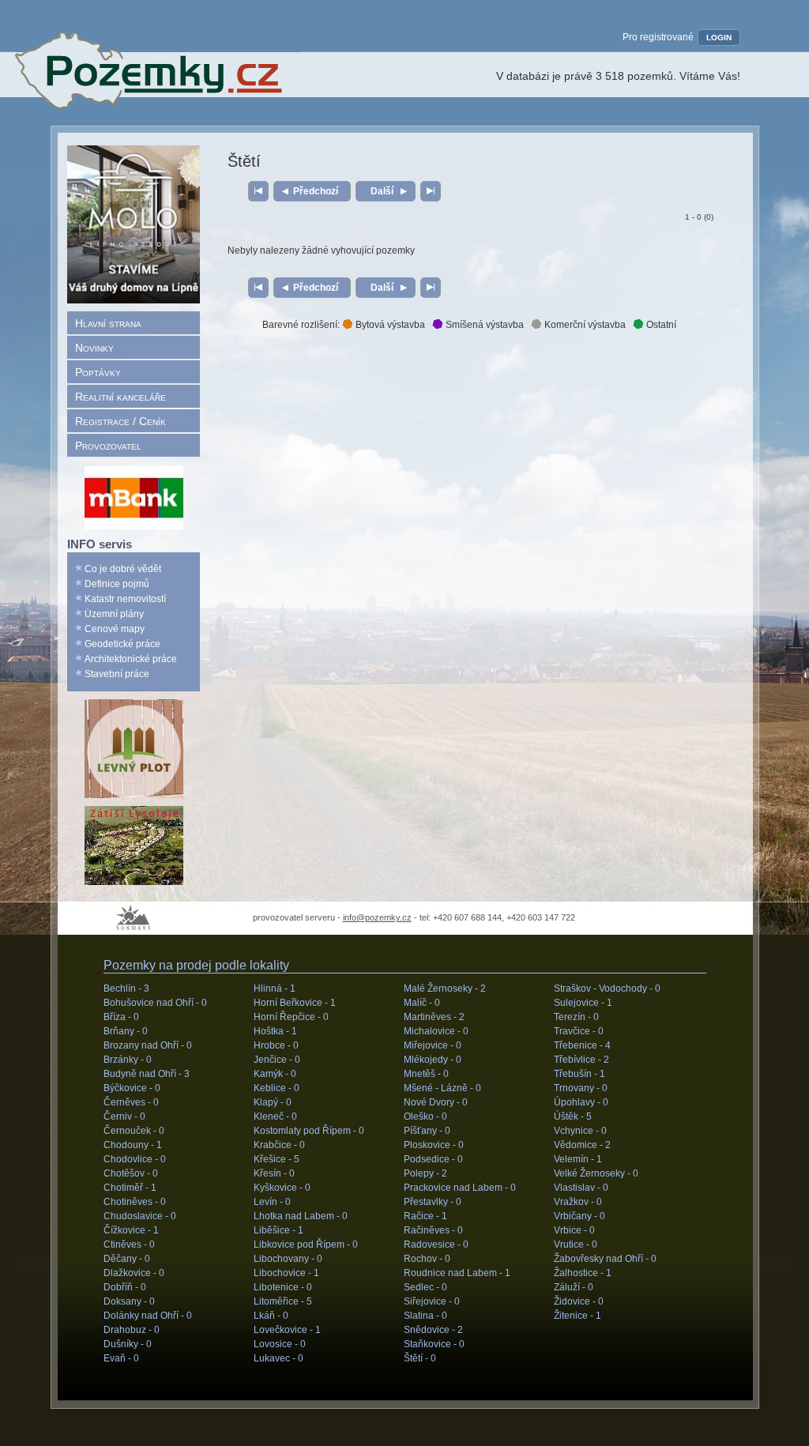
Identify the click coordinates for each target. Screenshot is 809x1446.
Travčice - (579, 1031)
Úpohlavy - (581, 1102)
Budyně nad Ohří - (146, 1073)
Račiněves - (433, 1230)
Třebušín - (579, 1073)
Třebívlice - (581, 1059)
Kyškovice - (282, 1187)
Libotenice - (283, 1287)
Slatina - (425, 1315)
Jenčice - (277, 1059)
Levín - (272, 1201)
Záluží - (573, 1287)
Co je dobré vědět (123, 568)
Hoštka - (275, 1031)
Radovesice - (436, 1244)
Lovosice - (280, 1344)
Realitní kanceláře (120, 396)
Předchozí (315, 191)
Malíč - (422, 1002)
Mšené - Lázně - (442, 1088)
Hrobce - (276, 1045)
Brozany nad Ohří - (147, 1045)
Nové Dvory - (436, 1102)
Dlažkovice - (133, 1272)
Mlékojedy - (432, 1059)
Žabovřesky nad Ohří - (605, 1258)
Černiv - (124, 1116)
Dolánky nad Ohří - (147, 1315)
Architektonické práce (131, 659)
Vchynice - (580, 1130)
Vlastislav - (581, 1187)
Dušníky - (127, 1344)
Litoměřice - (283, 1301)
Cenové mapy (115, 629)
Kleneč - (275, 1116)
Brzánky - (127, 1059)
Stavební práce (117, 674)
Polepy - (425, 1173)
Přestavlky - (432, 1201)
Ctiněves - (129, 1244)
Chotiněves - (134, 1201)
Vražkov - (578, 1201)
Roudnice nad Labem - (457, 1272)
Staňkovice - (434, 1344)
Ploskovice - (434, 1144)
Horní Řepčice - (291, 1016)
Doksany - (129, 1301)
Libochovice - (286, 1272)
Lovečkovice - (287, 1329)
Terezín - (576, 1016)
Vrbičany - (579, 1216)
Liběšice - (278, 1230)
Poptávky (98, 372)
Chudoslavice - (139, 1216)
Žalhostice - (582, 1272)
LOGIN (719, 37)
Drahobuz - (131, 1329)
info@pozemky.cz (377, 917)
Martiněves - (434, 1016)
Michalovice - (436, 1031)
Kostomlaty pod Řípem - (309, 1130)
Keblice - (276, 1088)
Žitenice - (577, 1315)
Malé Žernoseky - (445, 988)
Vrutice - (575, 1244)
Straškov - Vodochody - (607, 988)
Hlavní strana (108, 323)
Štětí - (420, 1358)
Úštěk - (573, 1116)
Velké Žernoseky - (596, 1173)
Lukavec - (278, 1358)
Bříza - (121, 1016)
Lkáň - (271, 1315)
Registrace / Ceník (120, 421)
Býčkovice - (131, 1088)
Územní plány (114, 613)
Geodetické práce (122, 644)
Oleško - (425, 1116)
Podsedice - (433, 1159)
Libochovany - (288, 1258)
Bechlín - (126, 988)
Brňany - (125, 1031)
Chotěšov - (130, 1173)
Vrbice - (574, 1230)
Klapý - (273, 1102)
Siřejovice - (432, 1301)
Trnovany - (581, 1088)
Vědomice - (582, 1144)
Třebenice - (582, 1045)
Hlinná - (274, 988)
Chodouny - (132, 1144)
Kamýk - (275, 1073)
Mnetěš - (426, 1073)
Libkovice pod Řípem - (306, 1244)
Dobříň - (124, 1287)
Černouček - (133, 1130)
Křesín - (274, 1173)
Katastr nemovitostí (125, 598)
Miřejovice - (432, 1045)
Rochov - (427, 1258)
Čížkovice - (131, 1230)
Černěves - (131, 1102)
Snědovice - (433, 1329)
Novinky (94, 347)
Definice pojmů (117, 583)
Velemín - (578, 1159)
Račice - (425, 1216)
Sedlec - (425, 1287)
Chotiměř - (129, 1187)
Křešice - (276, 1159)
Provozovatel (108, 445)
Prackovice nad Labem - (460, 1187)
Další (382, 191)
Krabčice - (279, 1144)
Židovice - (579, 1301)
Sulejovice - (583, 1002)
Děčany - (126, 1258)
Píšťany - (427, 1130)
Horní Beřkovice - (295, 1002)
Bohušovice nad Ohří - (155, 1002)
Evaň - (121, 1358)
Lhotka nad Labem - (301, 1216)
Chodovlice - (134, 1159)
